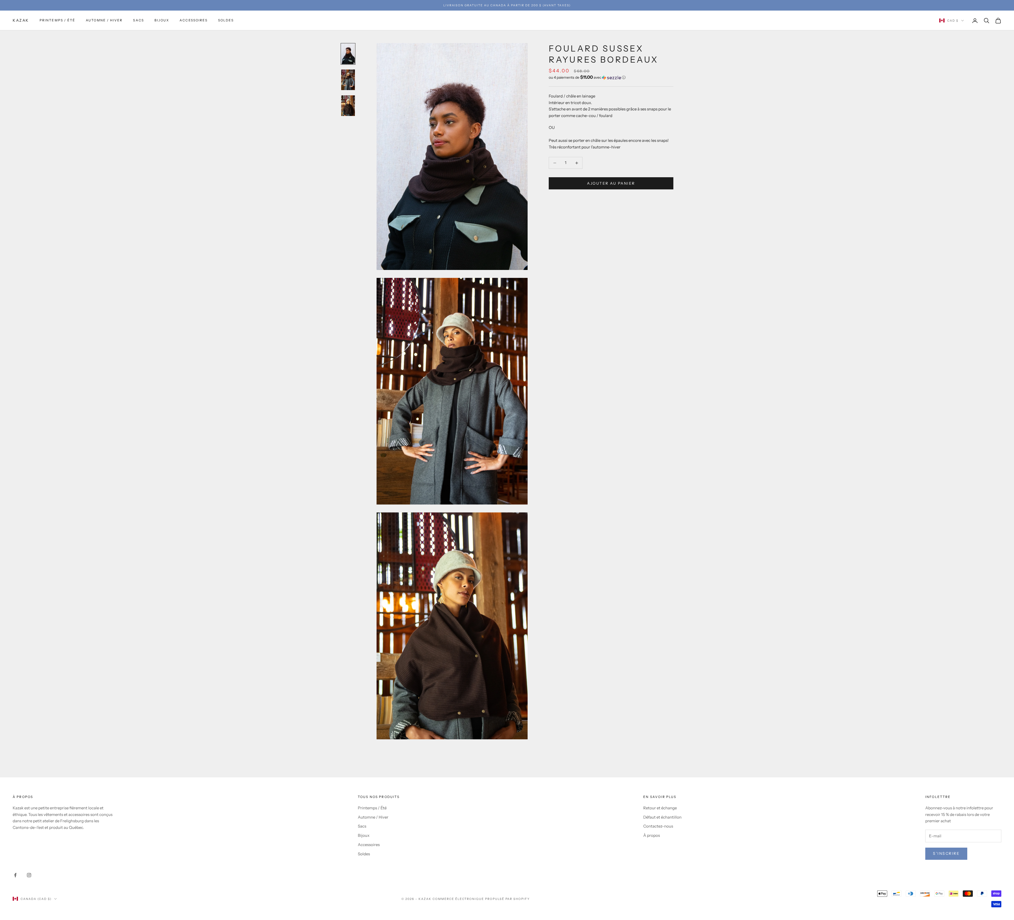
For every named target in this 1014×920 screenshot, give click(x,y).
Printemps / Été (57, 20)
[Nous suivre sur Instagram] (29, 875)
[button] (611, 77)
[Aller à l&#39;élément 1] (348, 54)
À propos (651, 835)
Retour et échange (660, 807)
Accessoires (194, 20)
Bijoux (161, 20)
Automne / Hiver (104, 20)
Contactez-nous (658, 826)
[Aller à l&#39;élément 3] (348, 105)
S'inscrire (946, 853)
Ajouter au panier (611, 183)
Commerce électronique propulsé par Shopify (481, 899)
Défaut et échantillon (662, 817)
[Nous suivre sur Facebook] (15, 875)
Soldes (226, 20)
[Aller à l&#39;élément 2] (348, 80)
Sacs (138, 20)
